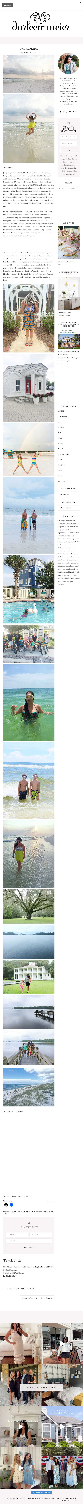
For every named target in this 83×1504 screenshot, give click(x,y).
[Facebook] (60, 112)
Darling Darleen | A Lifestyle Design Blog (41, 21)
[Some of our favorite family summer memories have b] (62, 1426)
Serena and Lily (63, 454)
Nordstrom (62, 449)
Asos (59, 422)
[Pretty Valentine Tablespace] (69, 259)
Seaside (39, 221)
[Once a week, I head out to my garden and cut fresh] (21, 1426)
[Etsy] (73, 112)
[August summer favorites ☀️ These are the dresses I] (21, 1343)
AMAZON (61, 411)
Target (60, 471)
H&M (59, 433)
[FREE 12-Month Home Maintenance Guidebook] (69, 349)
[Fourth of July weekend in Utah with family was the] (62, 1468)
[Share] (46, 1202)
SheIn (60, 460)
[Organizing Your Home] (69, 310)
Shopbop (61, 465)
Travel (51, 1212)
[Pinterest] (63, 112)
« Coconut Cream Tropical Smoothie (20, 1288)
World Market (63, 481)
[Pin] (52, 1202)
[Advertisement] (42, 244)
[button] (41, 40)
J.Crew (60, 438)
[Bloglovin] (70, 112)
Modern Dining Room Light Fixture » (37, 1298)
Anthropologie (63, 417)
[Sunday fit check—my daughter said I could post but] (21, 1468)
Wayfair (60, 476)
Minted (60, 444)
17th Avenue (72, 1500)
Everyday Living (41, 1212)
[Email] (76, 112)
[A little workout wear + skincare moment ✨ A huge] (62, 1343)
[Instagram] (66, 112)
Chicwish (61, 427)
